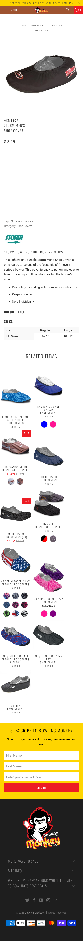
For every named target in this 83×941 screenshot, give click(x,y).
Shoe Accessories (22, 221)
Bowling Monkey (34, 912)
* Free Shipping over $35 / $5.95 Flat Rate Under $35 (41, 3)
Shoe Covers (24, 226)
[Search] (69, 10)
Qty (6, 170)
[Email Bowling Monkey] (55, 900)
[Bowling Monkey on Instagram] (48, 900)
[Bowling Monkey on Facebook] (34, 900)
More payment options (41, 211)
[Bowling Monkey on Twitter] (27, 900)
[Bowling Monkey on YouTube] (41, 900)
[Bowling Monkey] (41, 10)
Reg (8, 158)
